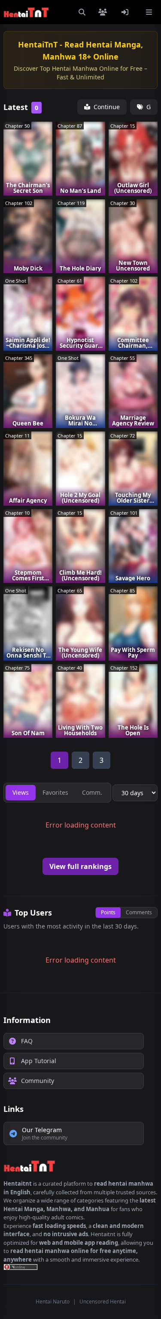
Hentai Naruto (53, 1301)
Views (20, 792)
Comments (139, 912)
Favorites (55, 792)
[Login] (126, 12)
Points (108, 912)
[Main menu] (149, 12)
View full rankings (80, 866)
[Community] (104, 12)
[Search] (82, 12)
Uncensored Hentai (102, 1301)
